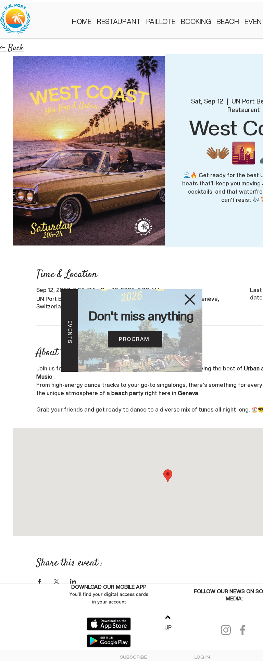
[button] (190, 299)
